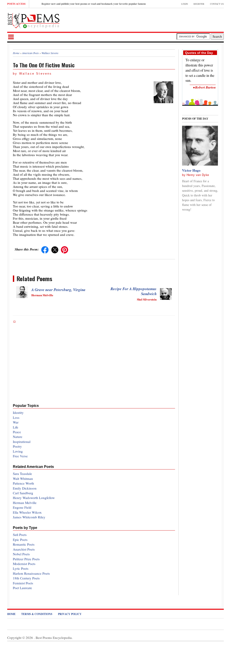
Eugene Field (22, 507)
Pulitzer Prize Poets (26, 559)
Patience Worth (23, 483)
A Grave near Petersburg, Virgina (58, 289)
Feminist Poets (23, 583)
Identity (18, 412)
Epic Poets (20, 539)
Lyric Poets (20, 568)
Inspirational (21, 441)
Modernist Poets (24, 563)
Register (199, 3)
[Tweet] (54, 249)
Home (11, 614)
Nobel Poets (21, 554)
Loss (16, 417)
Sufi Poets (20, 534)
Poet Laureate (22, 587)
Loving (18, 451)
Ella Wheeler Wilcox (27, 512)
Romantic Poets (24, 544)
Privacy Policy (70, 614)
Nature (17, 436)
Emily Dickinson (25, 488)
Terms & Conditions (36, 614)
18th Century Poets (26, 578)
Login (184, 3)
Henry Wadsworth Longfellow (34, 497)
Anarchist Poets (24, 549)
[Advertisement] (171, 19)
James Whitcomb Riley (29, 517)
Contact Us (217, 3)
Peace (17, 432)
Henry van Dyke (198, 175)
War (15, 422)
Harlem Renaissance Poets (31, 573)
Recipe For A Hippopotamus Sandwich (134, 291)
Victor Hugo (191, 170)
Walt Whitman (23, 478)
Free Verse (20, 456)
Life (15, 427)
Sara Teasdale (22, 473)
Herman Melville (25, 502)
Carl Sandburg (23, 493)
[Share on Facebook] (45, 249)
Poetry (17, 446)
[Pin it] (64, 249)
